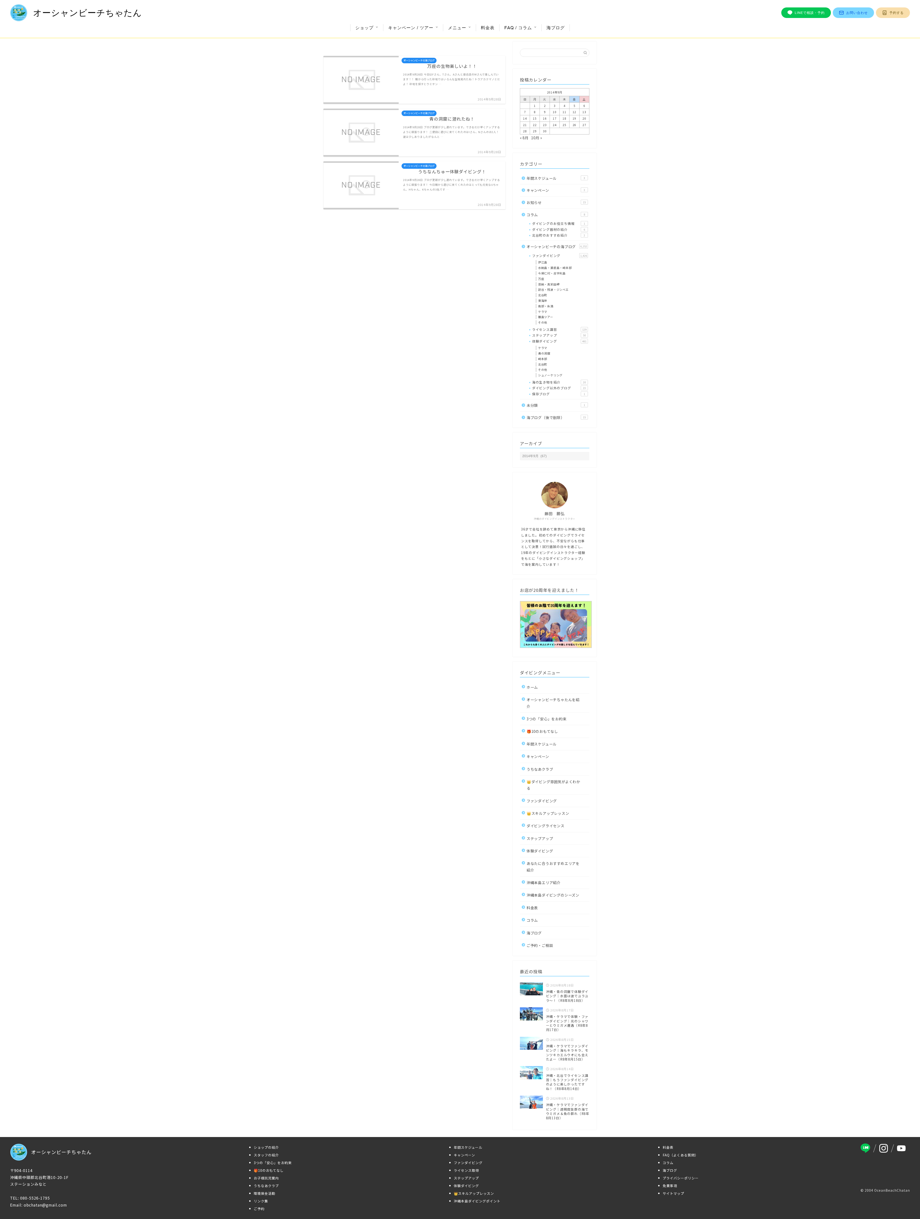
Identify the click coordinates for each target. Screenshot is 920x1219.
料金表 (487, 27)
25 (564, 125)
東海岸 (542, 300)
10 (555, 112)
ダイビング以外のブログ (559, 387)
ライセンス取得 (466, 1170)
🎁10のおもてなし (542, 731)
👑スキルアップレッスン (548, 813)
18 (564, 118)
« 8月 (524, 137)
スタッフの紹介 (266, 1155)
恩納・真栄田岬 (549, 284)
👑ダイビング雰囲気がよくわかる (553, 785)
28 (525, 131)
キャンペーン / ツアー (410, 27)
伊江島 (542, 262)
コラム (556, 214)
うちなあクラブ (540, 769)
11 (564, 112)
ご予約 (259, 1208)
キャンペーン (556, 190)
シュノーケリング (550, 375)
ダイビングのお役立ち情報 (558, 223)
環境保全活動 (264, 1193)
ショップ (364, 27)
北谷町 (542, 295)
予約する (896, 13)
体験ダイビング (559, 341)
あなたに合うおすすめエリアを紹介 (553, 866)
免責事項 (670, 1185)
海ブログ (555, 27)
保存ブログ (558, 393)
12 (574, 112)
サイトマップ (673, 1193)
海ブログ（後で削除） (556, 417)
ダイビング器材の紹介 (558, 229)
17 (555, 118)
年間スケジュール (556, 178)
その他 (542, 322)
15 (535, 118)
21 (525, 125)
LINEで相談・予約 (810, 13)
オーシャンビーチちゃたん (87, 13)
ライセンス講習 (559, 329)
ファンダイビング (559, 255)
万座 (541, 279)
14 (525, 118)
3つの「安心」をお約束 (547, 718)
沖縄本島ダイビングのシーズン (553, 895)
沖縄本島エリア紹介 (544, 882)
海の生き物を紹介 (559, 382)
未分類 (556, 405)
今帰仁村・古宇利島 (552, 273)
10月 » (536, 137)
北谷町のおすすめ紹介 (558, 235)
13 (584, 112)
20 (584, 118)
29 (535, 131)
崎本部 (542, 359)
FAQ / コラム (518, 27)
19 (574, 118)
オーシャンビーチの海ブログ (557, 246)
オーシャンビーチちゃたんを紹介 (553, 703)
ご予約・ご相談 (540, 945)
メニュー (457, 27)
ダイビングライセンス (545, 825)
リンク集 (261, 1201)
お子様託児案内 (266, 1178)
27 (584, 125)
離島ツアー (545, 317)
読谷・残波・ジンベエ (553, 289)
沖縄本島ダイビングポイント (477, 1201)
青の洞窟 (544, 353)
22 (535, 125)
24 (555, 125)
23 (545, 125)
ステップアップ (559, 335)
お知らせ (556, 202)
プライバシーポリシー (681, 1178)
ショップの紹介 (266, 1147)
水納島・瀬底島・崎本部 (555, 268)
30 (545, 131)
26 (574, 125)
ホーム (532, 687)
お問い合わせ (857, 13)
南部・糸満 (545, 306)
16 (545, 118)
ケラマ (542, 311)
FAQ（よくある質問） (680, 1155)
